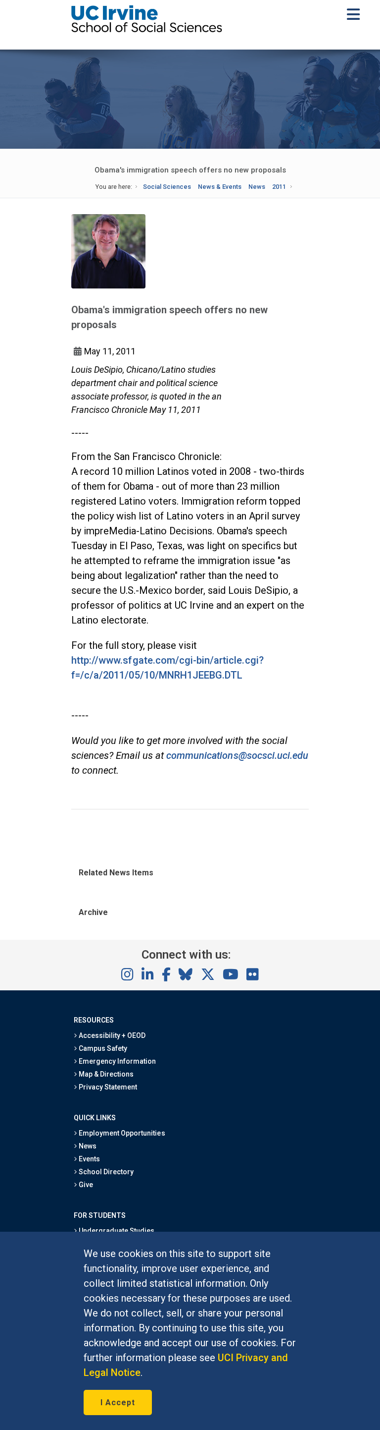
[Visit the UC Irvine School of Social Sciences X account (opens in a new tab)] (208, 975)
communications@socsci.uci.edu (237, 755)
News (256, 186)
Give (85, 1185)
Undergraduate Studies (116, 1231)
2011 (279, 186)
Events (88, 1159)
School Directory (105, 1172)
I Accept (117, 1402)
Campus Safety (102, 1048)
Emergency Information (116, 1061)
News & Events (219, 186)
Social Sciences (167, 186)
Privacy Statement (107, 1087)
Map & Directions (105, 1074)
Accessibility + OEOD (111, 1035)
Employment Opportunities (121, 1133)
